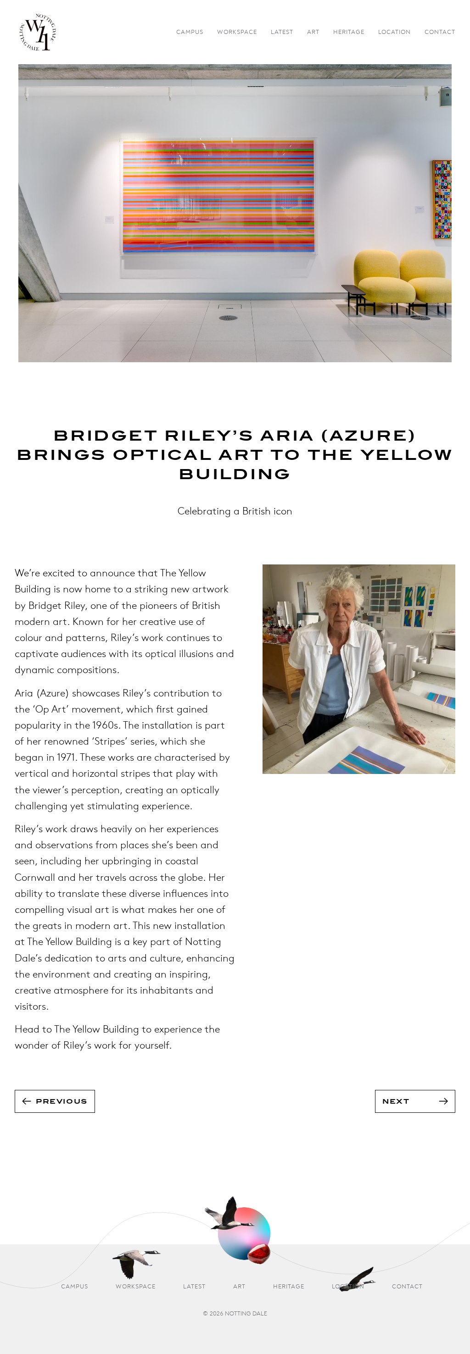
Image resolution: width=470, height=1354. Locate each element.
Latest (282, 32)
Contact (440, 32)
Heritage (348, 32)
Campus (189, 32)
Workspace (237, 32)
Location (394, 32)
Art (313, 32)
